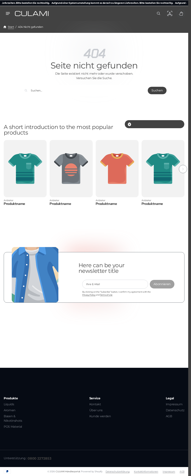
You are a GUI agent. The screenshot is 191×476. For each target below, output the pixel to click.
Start (11, 27)
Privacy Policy (89, 295)
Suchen (157, 90)
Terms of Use (106, 295)
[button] (8, 13)
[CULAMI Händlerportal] (31, 13)
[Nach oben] (184, 472)
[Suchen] (26, 90)
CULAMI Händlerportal (68, 471)
